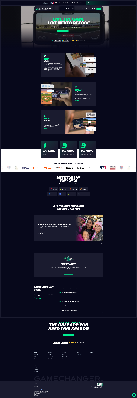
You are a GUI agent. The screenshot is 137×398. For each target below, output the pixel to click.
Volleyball (36, 361)
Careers (91, 356)
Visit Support (38, 298)
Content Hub (64, 354)
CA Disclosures (36, 388)
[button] (68, 8)
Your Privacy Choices (37, 389)
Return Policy (36, 386)
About (91, 354)
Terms (35, 384)
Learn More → (46, 74)
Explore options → (68, 273)
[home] (44, 9)
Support (63, 361)
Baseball (36, 354)
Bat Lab (63, 358)
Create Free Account (74, 31)
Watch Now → (91, 2)
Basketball (36, 358)
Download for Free (62, 31)
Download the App (52, 361)
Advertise (92, 358)
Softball (35, 356)
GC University (64, 356)
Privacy (35, 383)
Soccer (35, 363)
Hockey (35, 367)
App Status (64, 363)
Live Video (50, 354)
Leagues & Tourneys (52, 356)
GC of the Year (93, 361)
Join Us (99, 8)
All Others (36, 371)
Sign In (93, 8)
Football (36, 369)
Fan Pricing (50, 358)
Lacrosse (36, 365)
